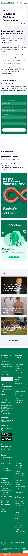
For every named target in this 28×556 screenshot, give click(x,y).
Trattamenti (17, 379)
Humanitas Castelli (19, 480)
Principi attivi (18, 505)
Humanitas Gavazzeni (20, 467)
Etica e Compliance (19, 388)
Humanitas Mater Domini (21, 478)
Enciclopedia (8, 9)
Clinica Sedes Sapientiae (21, 488)
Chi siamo (17, 359)
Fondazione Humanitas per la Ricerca (6, 487)
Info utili (17, 366)
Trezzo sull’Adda (5, 511)
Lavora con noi (18, 383)
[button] (25, 3)
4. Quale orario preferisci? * (8, 121)
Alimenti (17, 529)
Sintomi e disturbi (19, 501)
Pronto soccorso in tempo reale (5, 471)
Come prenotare (19, 364)
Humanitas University (6, 484)
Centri (16, 370)
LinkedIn (3, 459)
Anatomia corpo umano (20, 531)
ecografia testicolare (18, 68)
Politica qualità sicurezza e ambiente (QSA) (20, 397)
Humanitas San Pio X (20, 473)
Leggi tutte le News (13, 340)
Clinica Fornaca (18, 484)
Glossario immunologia (20, 510)
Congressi (3, 474)
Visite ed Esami (18, 377)
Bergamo (3, 507)
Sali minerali (18, 527)
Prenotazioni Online (6, 466)
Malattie (17, 375)
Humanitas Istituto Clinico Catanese (19, 491)
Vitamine (17, 520)
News (16, 381)
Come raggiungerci (19, 362)
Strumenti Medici (19, 516)
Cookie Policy (16, 552)
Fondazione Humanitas (6, 490)
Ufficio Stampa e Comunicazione (19, 401)
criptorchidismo (16, 63)
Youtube (9, 457)
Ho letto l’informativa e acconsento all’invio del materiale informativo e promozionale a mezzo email (7, 388)
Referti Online (4, 468)
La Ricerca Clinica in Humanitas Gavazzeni (6, 495)
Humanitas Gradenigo (20, 486)
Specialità (17, 368)
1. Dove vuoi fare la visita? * (8, 100)
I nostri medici (18, 372)
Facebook (4, 457)
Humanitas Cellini (19, 482)
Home (3, 9)
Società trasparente (19, 385)
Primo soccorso (18, 525)
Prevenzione (18, 507)
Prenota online (5, 554)
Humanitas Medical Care (21, 475)
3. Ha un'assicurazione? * (8, 114)
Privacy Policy (10, 552)
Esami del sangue (19, 523)
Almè (2, 509)
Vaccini (16, 518)
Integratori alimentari (20, 503)
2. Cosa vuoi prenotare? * (8, 107)
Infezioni (17, 514)
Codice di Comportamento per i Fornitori (20, 391)
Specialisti (17, 512)
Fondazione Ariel (5, 492)
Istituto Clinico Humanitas (18, 470)
